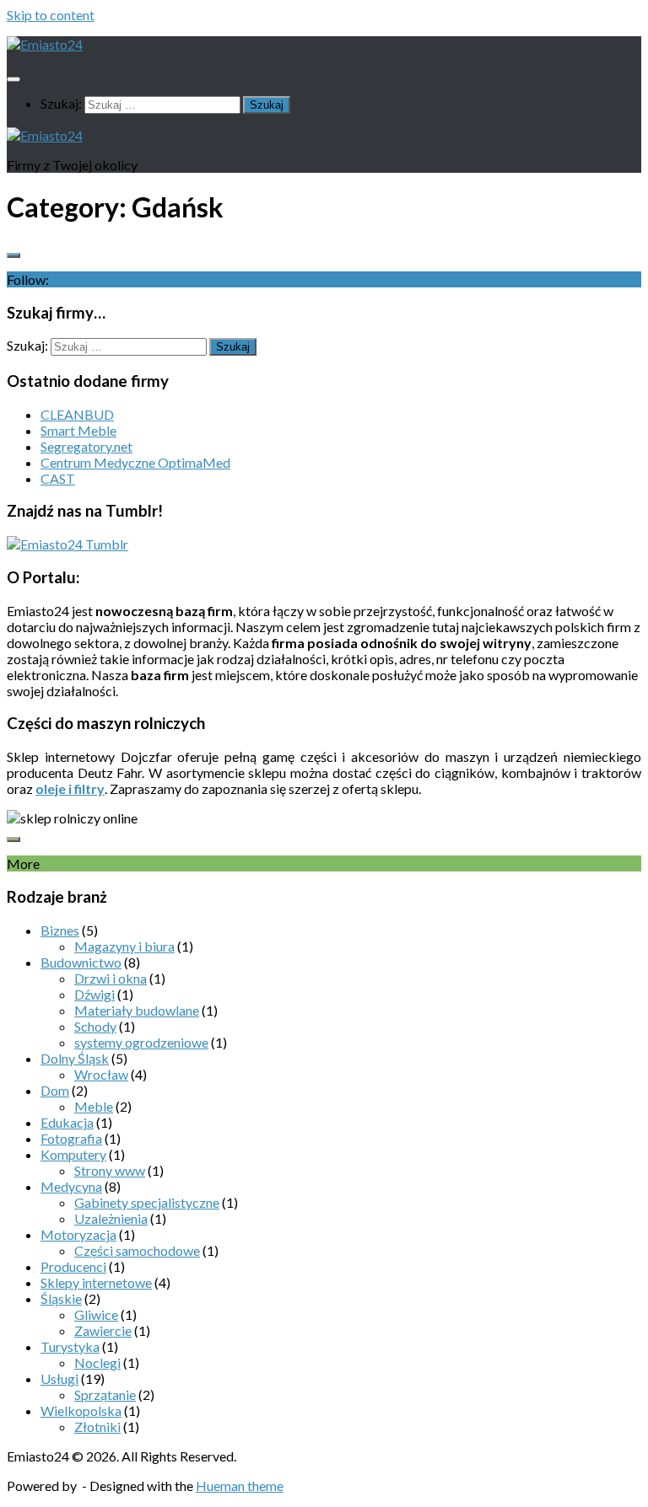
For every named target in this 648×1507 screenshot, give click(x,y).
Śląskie (61, 1298)
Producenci (73, 1266)
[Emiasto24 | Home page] (45, 44)
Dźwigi (94, 994)
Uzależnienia (111, 1218)
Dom (54, 1090)
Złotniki (97, 1427)
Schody (95, 1026)
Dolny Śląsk (74, 1058)
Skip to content (50, 15)
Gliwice (96, 1314)
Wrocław (101, 1074)
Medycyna (71, 1186)
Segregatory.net (86, 446)
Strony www (109, 1170)
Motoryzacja (78, 1234)
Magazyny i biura (124, 946)
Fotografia (71, 1138)
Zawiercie (103, 1330)
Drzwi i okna (110, 978)
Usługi (59, 1378)
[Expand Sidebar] (13, 255)
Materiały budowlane (136, 1010)
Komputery (73, 1154)
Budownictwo (81, 962)
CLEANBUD (77, 414)
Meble (93, 1106)
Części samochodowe (137, 1250)
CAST (57, 478)
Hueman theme (240, 1486)
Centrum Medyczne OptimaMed (135, 462)
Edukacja (67, 1122)
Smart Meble (78, 430)
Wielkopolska (81, 1410)
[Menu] (13, 79)
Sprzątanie (105, 1394)
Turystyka (70, 1346)
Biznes (59, 930)
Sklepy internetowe (96, 1282)
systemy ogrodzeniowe (141, 1042)
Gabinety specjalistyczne (146, 1202)
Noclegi (97, 1362)
